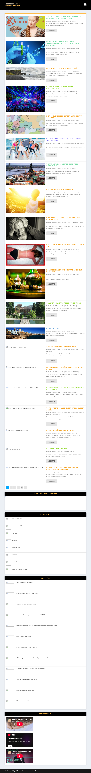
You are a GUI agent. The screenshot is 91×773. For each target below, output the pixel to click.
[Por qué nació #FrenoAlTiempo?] (25, 200)
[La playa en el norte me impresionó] (25, 73)
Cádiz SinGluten (53, 328)
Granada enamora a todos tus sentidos (63, 303)
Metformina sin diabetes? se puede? (27, 593)
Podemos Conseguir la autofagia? (26, 604)
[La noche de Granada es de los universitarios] (25, 99)
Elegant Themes (16, 771)
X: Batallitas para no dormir (71, 274)
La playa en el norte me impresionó (61, 68)
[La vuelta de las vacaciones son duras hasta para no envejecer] (25, 468)
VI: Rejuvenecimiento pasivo (72, 48)
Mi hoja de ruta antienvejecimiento (26, 647)
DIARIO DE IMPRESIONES (71, 71)
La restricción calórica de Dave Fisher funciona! (30, 668)
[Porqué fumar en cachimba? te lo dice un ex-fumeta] (25, 284)
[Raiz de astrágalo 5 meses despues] (25, 430)
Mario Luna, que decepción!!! (25, 690)
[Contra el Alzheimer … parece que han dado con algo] (25, 228)
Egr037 (55, 21)
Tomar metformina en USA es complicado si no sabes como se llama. (36, 625)
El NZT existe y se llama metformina (26, 679)
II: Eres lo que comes (70, 21)
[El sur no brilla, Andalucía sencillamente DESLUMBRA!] (25, 388)
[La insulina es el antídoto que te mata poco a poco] (25, 367)
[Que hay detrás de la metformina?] (25, 347)
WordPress (35, 771)
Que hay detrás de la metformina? (61, 347)
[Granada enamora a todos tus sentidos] (25, 313)
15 (22, 487)
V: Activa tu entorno (69, 331)
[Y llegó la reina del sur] (25, 449)
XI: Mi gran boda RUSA (70, 91)
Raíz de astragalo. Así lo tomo (25, 701)
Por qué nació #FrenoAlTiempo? (60, 189)
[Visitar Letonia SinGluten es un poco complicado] (25, 174)
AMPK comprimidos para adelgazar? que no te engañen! (33, 658)
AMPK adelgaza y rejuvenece (24, 582)
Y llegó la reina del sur (56, 449)
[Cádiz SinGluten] (25, 333)
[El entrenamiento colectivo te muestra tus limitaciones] (25, 149)
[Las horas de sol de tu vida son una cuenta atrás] (25, 254)
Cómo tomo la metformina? (24, 636)
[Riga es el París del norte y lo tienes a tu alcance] (25, 124)
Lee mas (51, 30)
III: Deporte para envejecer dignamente (74, 143)
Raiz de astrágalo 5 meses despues (61, 430)
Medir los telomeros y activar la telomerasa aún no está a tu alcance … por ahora (63, 43)
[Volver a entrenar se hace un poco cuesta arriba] (25, 408)
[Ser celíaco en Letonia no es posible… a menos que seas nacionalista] (25, 26)
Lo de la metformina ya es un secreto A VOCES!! (30, 615)
